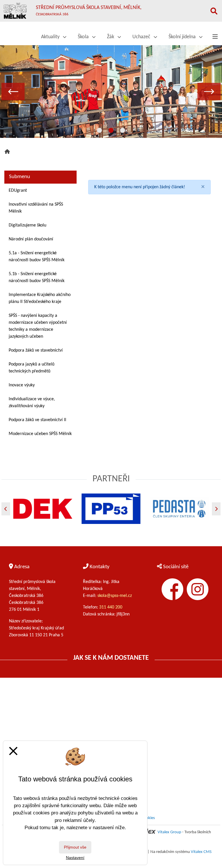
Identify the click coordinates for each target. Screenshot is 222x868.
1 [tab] (99, 131)
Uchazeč (141, 36)
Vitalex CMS (201, 852)
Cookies (148, 818)
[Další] (216, 508)
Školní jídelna (183, 36)
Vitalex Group (169, 832)
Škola (84, 36)
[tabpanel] (111, 91)
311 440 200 (111, 607)
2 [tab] (111, 131)
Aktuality (51, 36)
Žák (111, 36)
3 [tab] (122, 131)
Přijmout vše (75, 847)
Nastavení (75, 857)
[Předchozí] (5, 508)
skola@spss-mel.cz (114, 595)
